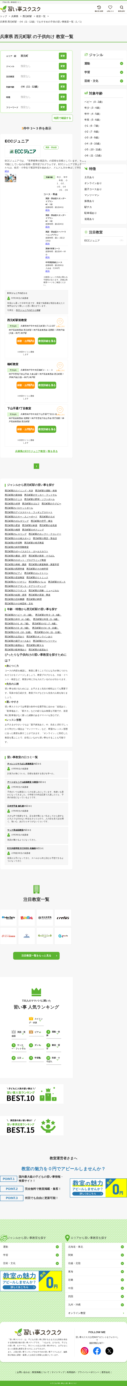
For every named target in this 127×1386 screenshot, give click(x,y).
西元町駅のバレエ (37, 582)
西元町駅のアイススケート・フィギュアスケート (29, 512)
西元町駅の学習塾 (13, 542)
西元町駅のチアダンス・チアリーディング (25, 586)
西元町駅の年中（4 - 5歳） (18, 619)
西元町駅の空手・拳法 (42, 521)
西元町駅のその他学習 (37, 569)
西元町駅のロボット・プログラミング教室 (25, 560)
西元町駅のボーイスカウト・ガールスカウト (26, 551)
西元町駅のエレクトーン (36, 573)
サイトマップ (58, 1372)
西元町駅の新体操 (13, 495)
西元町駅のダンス (57, 582)
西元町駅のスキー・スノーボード (21, 516)
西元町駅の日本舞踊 (14, 599)
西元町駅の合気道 (48, 525)
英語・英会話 (51, 147)
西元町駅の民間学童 (14, 569)
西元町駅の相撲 (12, 529)
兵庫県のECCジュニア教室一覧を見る (36, 451)
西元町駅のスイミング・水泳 (19, 490)
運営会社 (105, 1372)
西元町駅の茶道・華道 (39, 595)
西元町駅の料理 (34, 599)
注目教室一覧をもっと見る (36, 955)
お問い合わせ (23, 1372)
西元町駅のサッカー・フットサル (40, 495)
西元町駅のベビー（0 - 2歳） (19, 615)
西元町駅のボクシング (33, 529)
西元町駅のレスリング (15, 534)
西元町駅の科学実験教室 (17, 547)
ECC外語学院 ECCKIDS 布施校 (21, 848)
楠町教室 (12, 364)
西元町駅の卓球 (12, 503)
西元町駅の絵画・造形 (15, 595)
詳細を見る (47, 341)
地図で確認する (62, 118)
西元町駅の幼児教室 (34, 542)
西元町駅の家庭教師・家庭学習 (44, 564)
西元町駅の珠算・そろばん (42, 556)
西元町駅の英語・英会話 (45, 538)
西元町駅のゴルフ (30, 503)
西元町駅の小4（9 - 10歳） (45, 628)
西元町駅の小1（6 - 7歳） (17, 623)
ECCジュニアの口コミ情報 (28, 310)
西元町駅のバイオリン (15, 582)
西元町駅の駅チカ (35, 645)
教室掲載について (40, 1372)
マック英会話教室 (15, 830)
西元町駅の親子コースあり (18, 641)
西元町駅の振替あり (14, 645)
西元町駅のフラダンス (15, 590)
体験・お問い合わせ (25, 342)
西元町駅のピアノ (13, 573)
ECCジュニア (17, 141)
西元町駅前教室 (17, 320)
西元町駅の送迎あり (38, 649)
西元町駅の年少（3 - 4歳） (48, 615)
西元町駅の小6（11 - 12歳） (48, 632)
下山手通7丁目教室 (19, 408)
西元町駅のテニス (13, 499)
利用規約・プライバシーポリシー (83, 1372)
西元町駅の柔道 (12, 525)
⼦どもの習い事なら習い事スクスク (64, 1383)
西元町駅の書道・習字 (15, 556)
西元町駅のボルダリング (17, 521)
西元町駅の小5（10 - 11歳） (18, 632)
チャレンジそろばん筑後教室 (20, 764)
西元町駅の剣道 (29, 525)
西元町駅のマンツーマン (45, 641)
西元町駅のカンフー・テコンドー (45, 534)
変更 (63, 56)
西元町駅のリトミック (37, 577)
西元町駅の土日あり (14, 636)
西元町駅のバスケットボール (19, 508)
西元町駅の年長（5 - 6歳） (46, 619)
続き (7, 171)
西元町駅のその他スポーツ (18, 538)
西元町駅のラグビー (51, 503)
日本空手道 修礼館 (15, 806)
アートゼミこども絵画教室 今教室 (22, 782)
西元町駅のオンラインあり (39, 636)
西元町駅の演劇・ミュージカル (44, 590)
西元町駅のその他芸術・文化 (19, 603)
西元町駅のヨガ (47, 516)
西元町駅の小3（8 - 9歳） (17, 628)
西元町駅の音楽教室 (14, 577)
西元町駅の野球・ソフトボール (39, 499)
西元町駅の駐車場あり (15, 649)
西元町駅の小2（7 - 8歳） (44, 623)
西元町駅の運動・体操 (46, 490)
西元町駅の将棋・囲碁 (15, 564)
